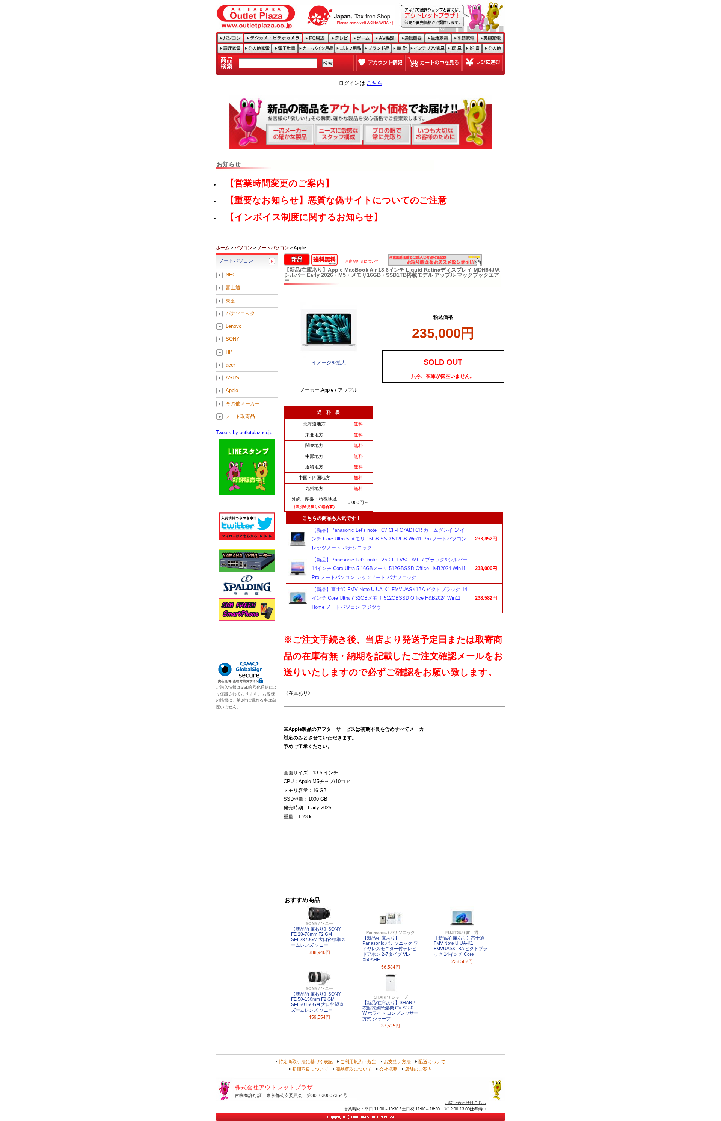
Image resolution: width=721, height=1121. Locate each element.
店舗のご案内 (418, 1069)
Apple (232, 391)
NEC (231, 275)
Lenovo (233, 326)
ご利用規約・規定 (358, 1061)
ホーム (222, 247)
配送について (431, 1061)
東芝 (230, 300)
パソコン (243, 247)
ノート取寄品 (240, 416)
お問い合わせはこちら (465, 1102)
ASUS (232, 378)
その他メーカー (243, 403)
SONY (233, 339)
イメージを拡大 (329, 362)
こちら (374, 83)
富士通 (233, 288)
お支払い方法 (397, 1061)
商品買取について (354, 1069)
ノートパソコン (273, 247)
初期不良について (310, 1069)
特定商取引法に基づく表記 (306, 1061)
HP (229, 352)
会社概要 (388, 1069)
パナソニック (240, 313)
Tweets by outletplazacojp (244, 432)
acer (230, 365)
